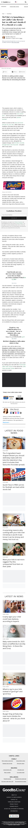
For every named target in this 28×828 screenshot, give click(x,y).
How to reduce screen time (7, 760)
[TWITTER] (13, 413)
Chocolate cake (20, 769)
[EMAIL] (21, 413)
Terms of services (18, 222)
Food (3, 13)
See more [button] (14, 283)
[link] (6, 397)
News (21, 38)
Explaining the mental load (20, 778)
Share (6, 71)
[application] (14, 379)
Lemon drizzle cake (7, 769)
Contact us (14, 799)
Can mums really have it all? (7, 781)
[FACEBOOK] (11, 413)
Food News (9, 13)
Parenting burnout (7, 778)
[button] (14, 397)
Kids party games (20, 763)
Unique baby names (14, 6)
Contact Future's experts (14, 797)
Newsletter (23, 71)
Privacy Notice (20, 223)
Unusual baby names (20, 760)
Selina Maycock (11, 37)
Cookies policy (14, 806)
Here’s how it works (15, 42)
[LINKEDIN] (18, 413)
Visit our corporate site (19, 822)
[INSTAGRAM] (16, 413)
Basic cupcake (7, 772)
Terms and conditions (14, 801)
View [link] (19, 398)
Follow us (15, 71)
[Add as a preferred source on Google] (14, 816)
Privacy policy (14, 804)
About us (14, 795)
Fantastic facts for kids (7, 763)
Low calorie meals (20, 772)
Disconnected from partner (20, 781)
